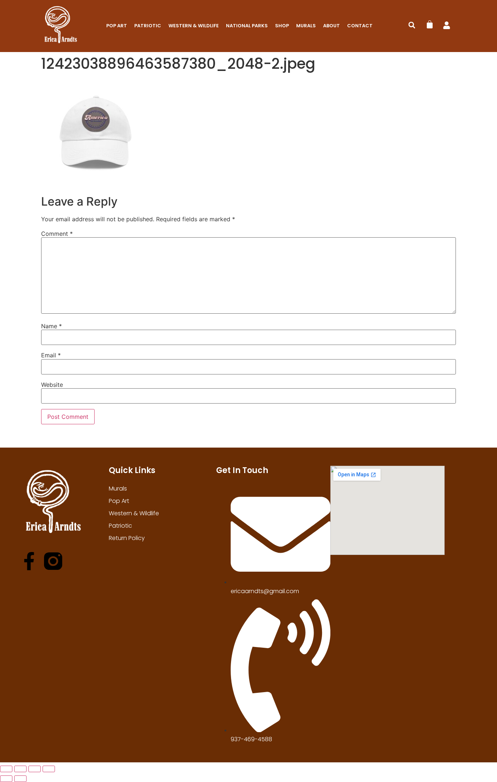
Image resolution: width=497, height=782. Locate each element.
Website (52, 385)
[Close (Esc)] (49, 769)
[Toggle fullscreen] (20, 769)
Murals (306, 25)
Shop (282, 25)
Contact (360, 25)
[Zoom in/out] (6, 769)
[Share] (34, 769)
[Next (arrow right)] (20, 778)
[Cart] (430, 24)
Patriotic (147, 25)
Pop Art (116, 25)
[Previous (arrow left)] (6, 778)
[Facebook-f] (29, 561)
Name (51, 326)
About (331, 25)
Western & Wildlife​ (193, 25)
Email (51, 355)
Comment (57, 234)
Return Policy (127, 538)
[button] (412, 25)
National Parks (247, 25)
